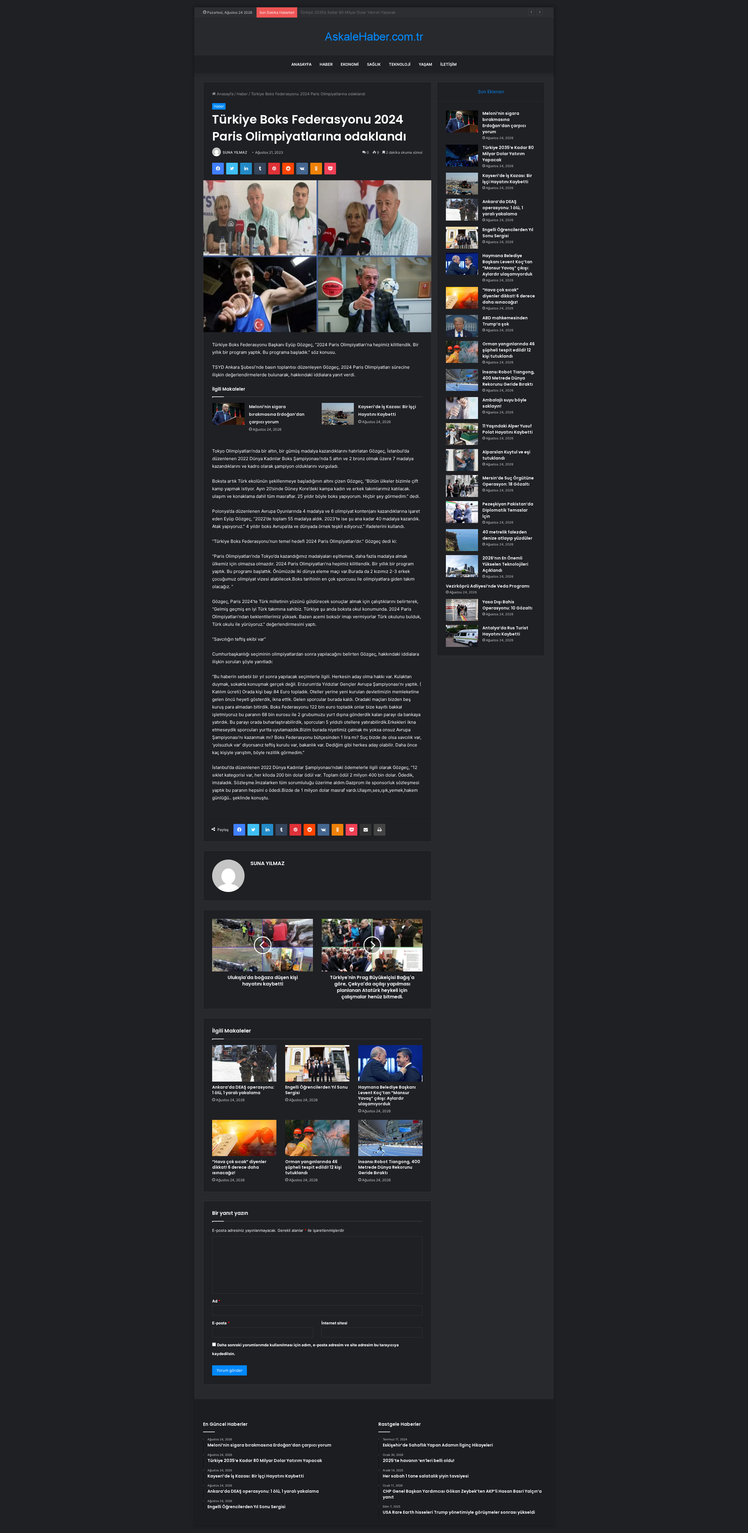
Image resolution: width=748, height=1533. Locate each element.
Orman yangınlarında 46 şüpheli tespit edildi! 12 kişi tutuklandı (313, 1167)
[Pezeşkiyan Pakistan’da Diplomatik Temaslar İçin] (462, 512)
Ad (216, 1301)
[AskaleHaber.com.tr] (374, 37)
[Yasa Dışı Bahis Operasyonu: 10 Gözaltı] (462, 610)
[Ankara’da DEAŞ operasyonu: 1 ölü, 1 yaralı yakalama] (244, 1063)
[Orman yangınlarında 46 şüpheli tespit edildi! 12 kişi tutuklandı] (317, 1138)
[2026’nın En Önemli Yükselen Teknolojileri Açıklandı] (462, 566)
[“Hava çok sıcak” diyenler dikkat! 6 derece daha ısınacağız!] (244, 1138)
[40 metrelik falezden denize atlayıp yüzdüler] (462, 540)
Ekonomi (350, 64)
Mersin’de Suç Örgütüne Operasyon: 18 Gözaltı (508, 481)
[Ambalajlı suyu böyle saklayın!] (462, 408)
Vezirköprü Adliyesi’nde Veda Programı (487, 586)
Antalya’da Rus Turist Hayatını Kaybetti (505, 631)
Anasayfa (301, 64)
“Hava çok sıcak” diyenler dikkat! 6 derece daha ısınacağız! (239, 1167)
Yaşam (425, 64)
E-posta (221, 1323)
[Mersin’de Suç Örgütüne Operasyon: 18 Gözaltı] (462, 486)
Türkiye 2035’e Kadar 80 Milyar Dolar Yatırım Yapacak (508, 154)
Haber (326, 64)
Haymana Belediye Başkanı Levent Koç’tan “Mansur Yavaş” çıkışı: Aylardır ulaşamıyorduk (387, 1095)
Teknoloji (400, 64)
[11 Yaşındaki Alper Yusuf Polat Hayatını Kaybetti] (462, 434)
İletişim (448, 64)
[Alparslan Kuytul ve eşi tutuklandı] (462, 460)
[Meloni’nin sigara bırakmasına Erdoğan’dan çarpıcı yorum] (228, 414)
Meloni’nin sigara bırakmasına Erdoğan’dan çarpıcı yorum (276, 414)
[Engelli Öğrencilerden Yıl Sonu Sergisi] (317, 1063)
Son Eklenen (491, 91)
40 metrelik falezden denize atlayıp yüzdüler (507, 535)
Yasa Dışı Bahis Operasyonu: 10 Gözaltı (507, 605)
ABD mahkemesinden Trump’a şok (505, 321)
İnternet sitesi (334, 1323)
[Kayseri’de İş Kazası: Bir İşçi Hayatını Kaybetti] (338, 414)
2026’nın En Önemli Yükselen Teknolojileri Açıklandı (505, 564)
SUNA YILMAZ (235, 152)
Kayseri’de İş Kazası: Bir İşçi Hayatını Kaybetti (340, 12)
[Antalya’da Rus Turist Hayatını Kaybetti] (462, 636)
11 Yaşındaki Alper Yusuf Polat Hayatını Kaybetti (507, 429)
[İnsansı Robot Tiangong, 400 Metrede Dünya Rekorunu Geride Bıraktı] (390, 1138)
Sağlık (374, 64)
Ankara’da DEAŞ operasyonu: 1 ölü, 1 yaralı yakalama (243, 1090)
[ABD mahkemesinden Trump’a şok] (462, 326)
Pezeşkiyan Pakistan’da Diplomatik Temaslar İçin (507, 510)
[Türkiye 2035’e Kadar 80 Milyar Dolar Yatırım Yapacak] (462, 156)
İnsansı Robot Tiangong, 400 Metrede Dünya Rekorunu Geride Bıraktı (389, 1167)
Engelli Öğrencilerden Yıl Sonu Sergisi (316, 1090)
